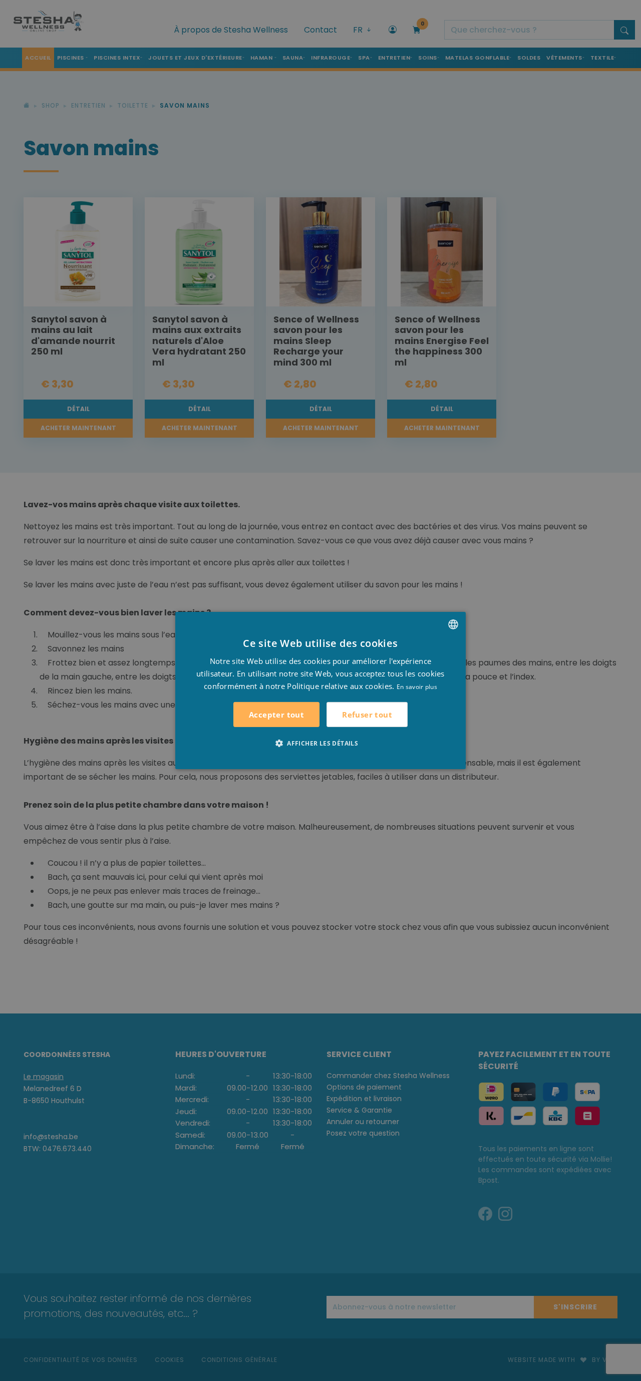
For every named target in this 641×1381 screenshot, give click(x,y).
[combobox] (453, 624)
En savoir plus (417, 686)
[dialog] (320, 690)
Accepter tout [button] (276, 715)
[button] (320, 743)
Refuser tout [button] (367, 715)
